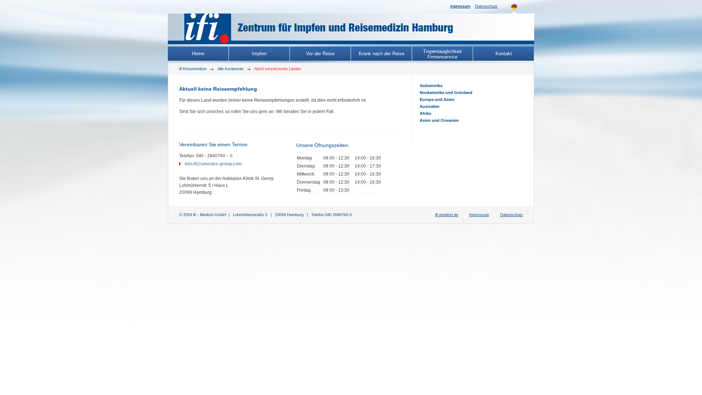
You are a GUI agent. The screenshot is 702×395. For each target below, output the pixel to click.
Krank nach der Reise (381, 53)
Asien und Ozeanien (439, 120)
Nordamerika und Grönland (446, 92)
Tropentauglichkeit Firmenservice (442, 54)
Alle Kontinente (231, 69)
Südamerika (431, 85)
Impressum (460, 6)
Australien (429, 106)
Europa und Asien (437, 99)
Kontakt (503, 53)
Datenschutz (486, 6)
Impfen (259, 53)
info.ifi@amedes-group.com (213, 163)
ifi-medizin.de (446, 214)
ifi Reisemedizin (193, 69)
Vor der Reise (320, 53)
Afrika (425, 113)
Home (198, 53)
